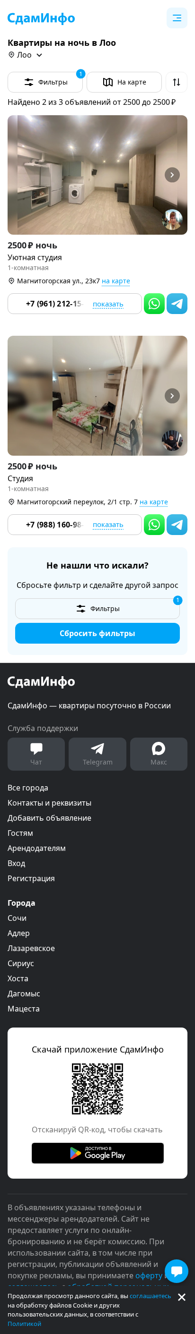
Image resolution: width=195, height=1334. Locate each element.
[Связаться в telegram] (177, 303)
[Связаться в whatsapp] (154, 303)
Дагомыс (24, 993)
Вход (16, 863)
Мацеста (24, 1008)
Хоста (18, 978)
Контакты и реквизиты (49, 803)
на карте (116, 280)
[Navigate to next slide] (176, 175)
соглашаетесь (150, 1296)
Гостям (20, 833)
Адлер (19, 933)
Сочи (17, 918)
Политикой (24, 1323)
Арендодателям (37, 848)
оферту (148, 1275)
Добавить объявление (49, 818)
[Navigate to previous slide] (19, 175)
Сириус (21, 963)
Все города (28, 787)
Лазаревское (31, 948)
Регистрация (31, 878)
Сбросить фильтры (97, 633)
